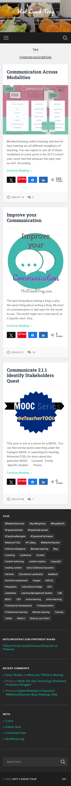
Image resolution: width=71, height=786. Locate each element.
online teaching (54, 599)
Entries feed (13, 727)
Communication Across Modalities (32, 74)
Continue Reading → (20, 170)
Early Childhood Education (40, 567)
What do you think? (40, 618)
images (36, 580)
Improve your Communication (24, 217)
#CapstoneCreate (14, 530)
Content (40, 555)
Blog (55, 549)
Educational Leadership (31, 574)
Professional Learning (16, 612)
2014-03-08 (17, 499)
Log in (9, 721)
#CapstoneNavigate (15, 536)
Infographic (11, 587)
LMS (60, 593)
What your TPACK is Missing (45, 675)
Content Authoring (14, 561)
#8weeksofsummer (14, 523)
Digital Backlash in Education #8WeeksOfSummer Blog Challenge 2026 (31, 692)
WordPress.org (14, 739)
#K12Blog (31, 542)
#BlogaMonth (58, 523)
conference (25, 555)
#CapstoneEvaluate (38, 530)
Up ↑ (65, 778)
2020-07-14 (17, 197)
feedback (52, 574)
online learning (33, 599)
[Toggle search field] (65, 37)
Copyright (56, 561)
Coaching (10, 555)
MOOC (8, 599)
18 (33, 352)
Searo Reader (13, 675)
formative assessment (16, 580)
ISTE (49, 587)
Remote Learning (41, 612)
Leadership (10, 593)
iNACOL (49, 580)
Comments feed (15, 733)
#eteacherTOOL (12, 542)
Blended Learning (39, 549)
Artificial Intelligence (15, 549)
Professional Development (18, 605)
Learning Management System (36, 593)
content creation (37, 561)
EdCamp (9, 574)
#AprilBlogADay (38, 523)
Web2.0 (21, 618)
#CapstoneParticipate (41, 536)
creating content (13, 567)
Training (59, 612)
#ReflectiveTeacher (50, 542)
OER (18, 599)
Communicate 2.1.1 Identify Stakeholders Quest (30, 375)
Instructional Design (32, 587)
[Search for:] (35, 761)
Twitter (8, 618)
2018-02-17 (17, 352)
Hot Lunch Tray (35, 11)
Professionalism (45, 605)
